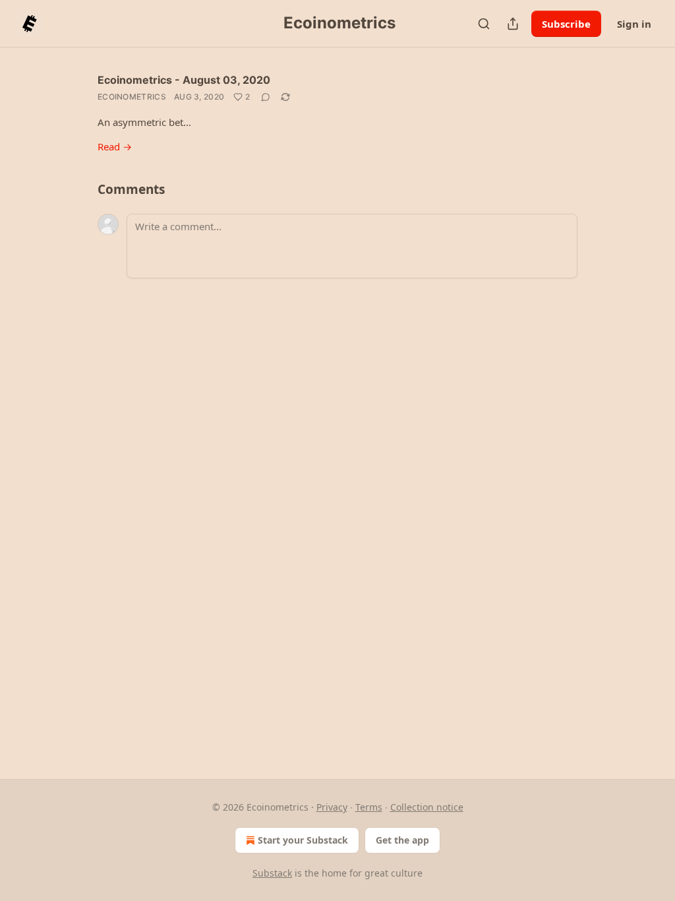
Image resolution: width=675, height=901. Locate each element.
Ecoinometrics (132, 97)
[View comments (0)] (265, 97)
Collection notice (426, 807)
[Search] (484, 24)
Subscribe (566, 23)
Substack (272, 873)
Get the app (402, 840)
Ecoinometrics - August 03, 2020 (184, 79)
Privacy (331, 807)
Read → (115, 146)
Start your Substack (303, 840)
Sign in (634, 23)
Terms (368, 807)
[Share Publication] (513, 24)
